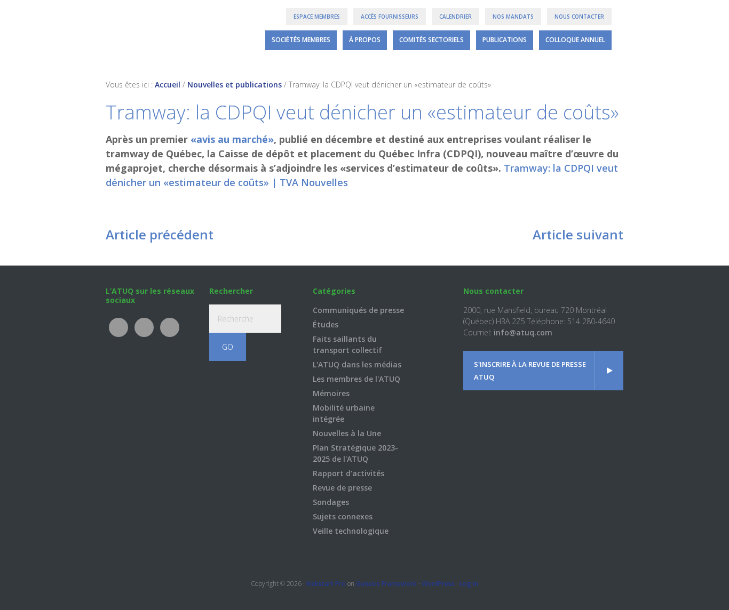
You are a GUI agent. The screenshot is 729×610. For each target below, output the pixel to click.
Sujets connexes (343, 516)
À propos (365, 39)
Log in (468, 583)
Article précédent (159, 234)
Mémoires (331, 393)
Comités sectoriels (431, 39)
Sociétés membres (301, 39)
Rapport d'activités (348, 473)
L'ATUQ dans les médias (357, 364)
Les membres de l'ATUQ (356, 379)
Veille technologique (351, 531)
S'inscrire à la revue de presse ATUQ (530, 370)
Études (325, 324)
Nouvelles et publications (234, 84)
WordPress (438, 583)
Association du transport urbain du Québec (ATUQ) (147, 32)
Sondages (331, 502)
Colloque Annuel (575, 39)
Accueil (167, 84)
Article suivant (578, 234)
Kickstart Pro (326, 583)
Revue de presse (342, 488)
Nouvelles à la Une (347, 433)
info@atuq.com (523, 332)
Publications (504, 39)
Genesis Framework (386, 583)
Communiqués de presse (358, 310)
